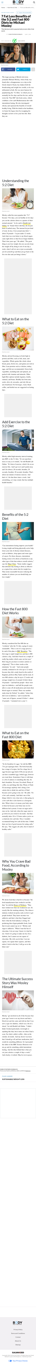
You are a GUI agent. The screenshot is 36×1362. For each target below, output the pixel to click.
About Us (18, 1341)
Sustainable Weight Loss (13, 1079)
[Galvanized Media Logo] (18, 1352)
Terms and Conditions (18, 1333)
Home (3, 7)
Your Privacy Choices (20, 1361)
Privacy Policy (18, 1329)
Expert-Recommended (25, 12)
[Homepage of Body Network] (17, 1323)
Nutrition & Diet (12, 7)
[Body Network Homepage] (18, 2)
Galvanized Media (15, 1355)
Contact (18, 1337)
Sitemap (18, 1345)
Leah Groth (21, 40)
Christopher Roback (15, 34)
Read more (28, 1070)
